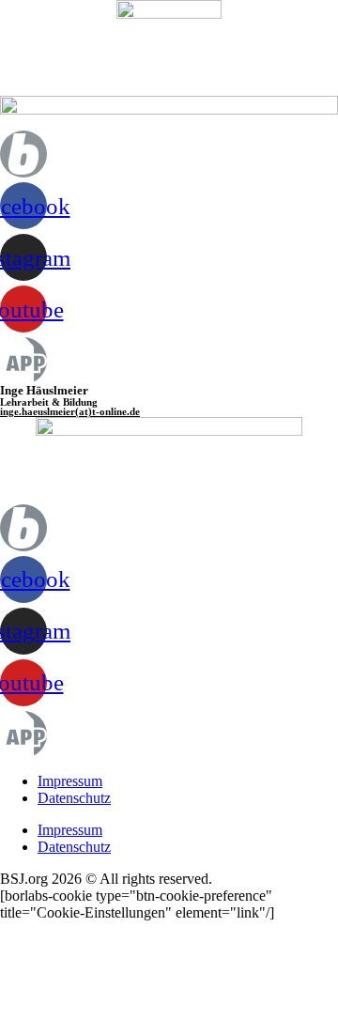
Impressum (70, 781)
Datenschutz (74, 798)
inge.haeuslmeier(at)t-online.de (70, 411)
